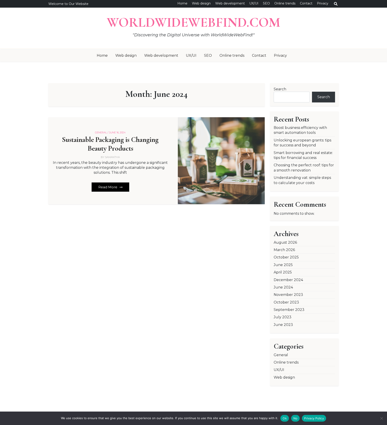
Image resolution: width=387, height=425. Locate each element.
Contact (306, 3)
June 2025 (283, 265)
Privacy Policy (314, 418)
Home (182, 3)
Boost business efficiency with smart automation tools (300, 130)
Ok (285, 418)
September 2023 (289, 310)
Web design (201, 3)
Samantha (112, 157)
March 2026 (284, 250)
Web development (230, 3)
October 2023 (286, 302)
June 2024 (283, 287)
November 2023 (288, 295)
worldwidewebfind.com (193, 22)
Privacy (322, 3)
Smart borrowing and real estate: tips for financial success (303, 155)
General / (101, 132)
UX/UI (253, 3)
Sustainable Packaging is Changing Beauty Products (110, 143)
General (281, 355)
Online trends (284, 3)
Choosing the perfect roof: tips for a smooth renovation (304, 167)
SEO (266, 3)
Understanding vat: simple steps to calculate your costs (302, 180)
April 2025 (283, 272)
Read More (108, 187)
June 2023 (283, 325)
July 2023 (282, 317)
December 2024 (288, 280)
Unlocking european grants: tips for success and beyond (302, 142)
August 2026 (285, 242)
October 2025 (286, 257)
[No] (381, 418)
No (295, 418)
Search (280, 89)
